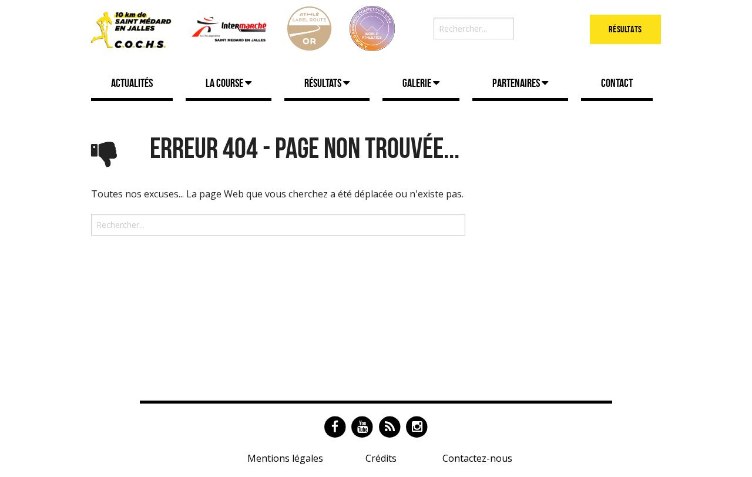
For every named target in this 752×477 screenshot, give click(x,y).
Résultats (625, 29)
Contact (617, 82)
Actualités (132, 82)
